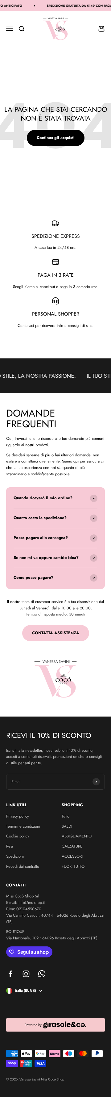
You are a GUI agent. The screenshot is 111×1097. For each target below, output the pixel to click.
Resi (9, 846)
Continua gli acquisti (56, 137)
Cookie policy (17, 836)
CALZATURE (72, 846)
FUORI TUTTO (73, 866)
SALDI (67, 826)
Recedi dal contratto (22, 866)
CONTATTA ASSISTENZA (55, 633)
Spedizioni (15, 856)
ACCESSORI (72, 856)
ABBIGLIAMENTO (77, 836)
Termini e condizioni (23, 826)
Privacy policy (17, 816)
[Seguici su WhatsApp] (42, 974)
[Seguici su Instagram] (26, 974)
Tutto (65, 816)
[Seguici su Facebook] (10, 974)
